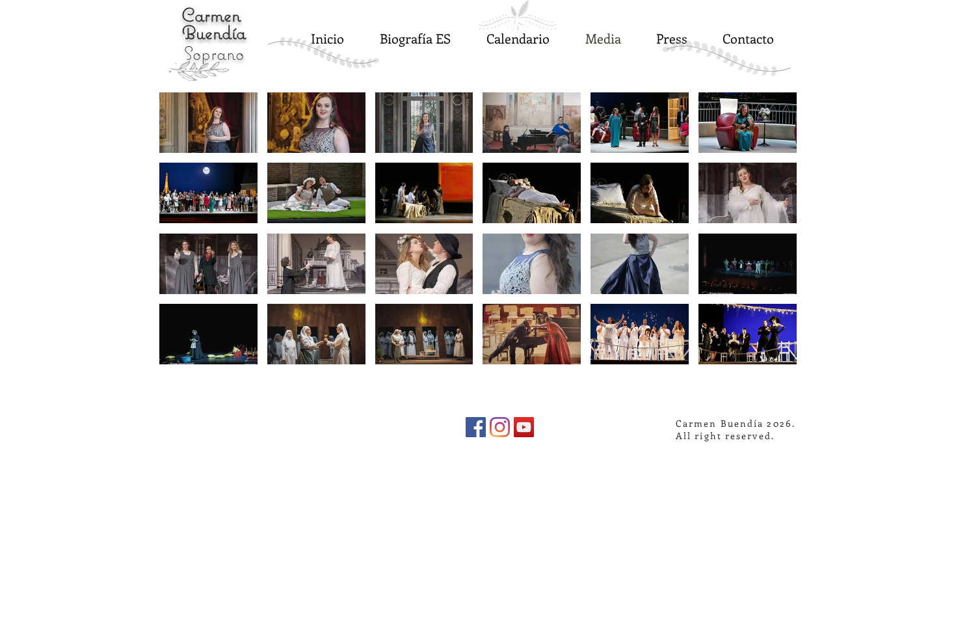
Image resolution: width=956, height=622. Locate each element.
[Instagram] (500, 427)
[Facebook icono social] (476, 427)
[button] (208, 122)
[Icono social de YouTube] (524, 427)
